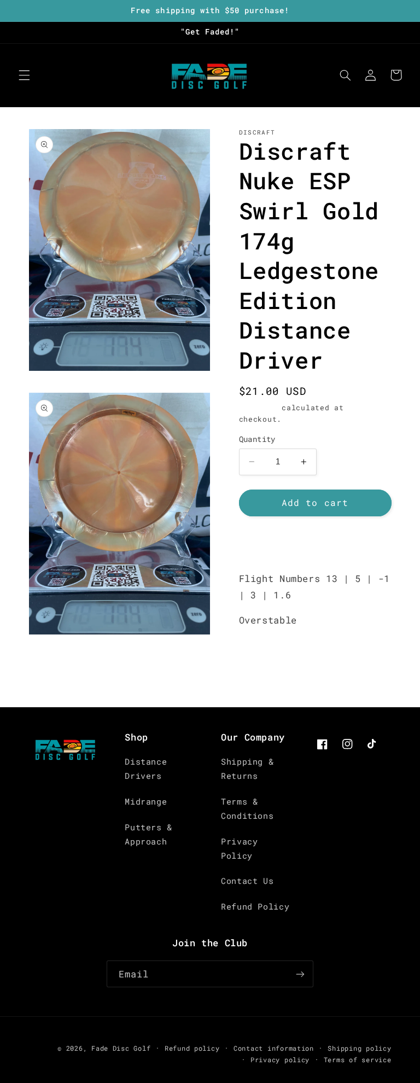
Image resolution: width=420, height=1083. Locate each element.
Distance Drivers (146, 768)
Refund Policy (255, 906)
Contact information (274, 1048)
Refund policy (192, 1048)
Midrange (146, 801)
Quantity (257, 439)
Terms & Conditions (247, 808)
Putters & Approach (148, 834)
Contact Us (247, 881)
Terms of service (358, 1060)
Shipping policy (359, 1048)
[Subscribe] (300, 973)
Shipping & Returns (247, 768)
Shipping (258, 407)
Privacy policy (280, 1060)
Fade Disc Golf (120, 1048)
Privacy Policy (239, 848)
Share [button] (265, 543)
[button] (24, 75)
